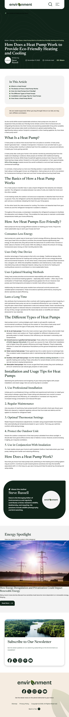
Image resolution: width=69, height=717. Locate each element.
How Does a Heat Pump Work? (21, 98)
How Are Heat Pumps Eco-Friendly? (23, 91)
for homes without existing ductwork (45, 358)
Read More (5, 603)
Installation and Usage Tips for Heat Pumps (26, 96)
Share (62, 60)
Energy (12, 40)
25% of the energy (11, 162)
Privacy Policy (24, 703)
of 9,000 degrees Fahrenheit (16, 342)
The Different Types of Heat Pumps (23, 93)
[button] (57, 4)
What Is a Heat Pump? (18, 86)
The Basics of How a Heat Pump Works (24, 89)
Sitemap (14, 703)
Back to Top (33, 709)
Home (7, 40)
